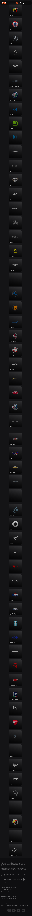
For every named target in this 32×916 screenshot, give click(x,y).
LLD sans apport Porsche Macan (8, 903)
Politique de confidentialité (7, 891)
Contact (3, 894)
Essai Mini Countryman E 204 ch (8, 898)
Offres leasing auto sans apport (8, 896)
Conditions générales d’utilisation (9, 885)
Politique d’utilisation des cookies (8, 887)
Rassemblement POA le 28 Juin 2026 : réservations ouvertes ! (14, 905)
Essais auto (3, 900)
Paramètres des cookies (6, 889)
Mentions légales (5, 882)
